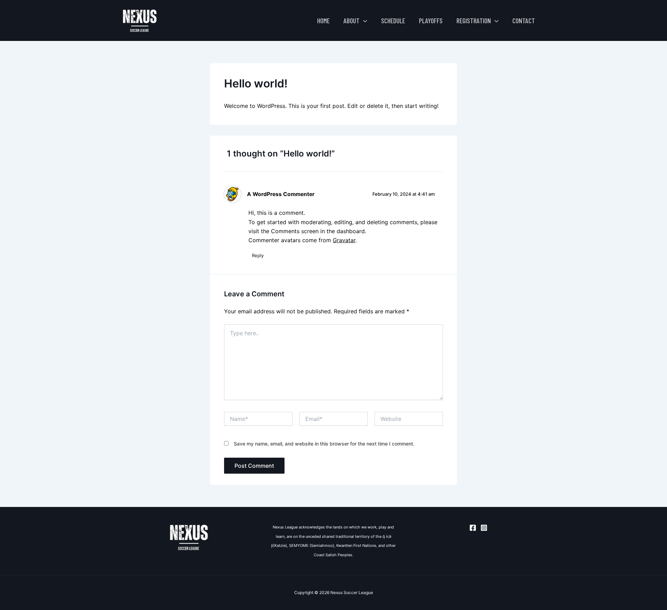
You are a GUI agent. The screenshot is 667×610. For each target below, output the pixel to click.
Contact (523, 20)
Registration (473, 20)
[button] (363, 20)
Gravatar (344, 240)
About (352, 20)
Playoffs (431, 20)
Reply (258, 255)
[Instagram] (483, 527)
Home (323, 20)
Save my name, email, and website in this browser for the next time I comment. (324, 444)
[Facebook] (472, 527)
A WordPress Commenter (280, 194)
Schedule (393, 20)
